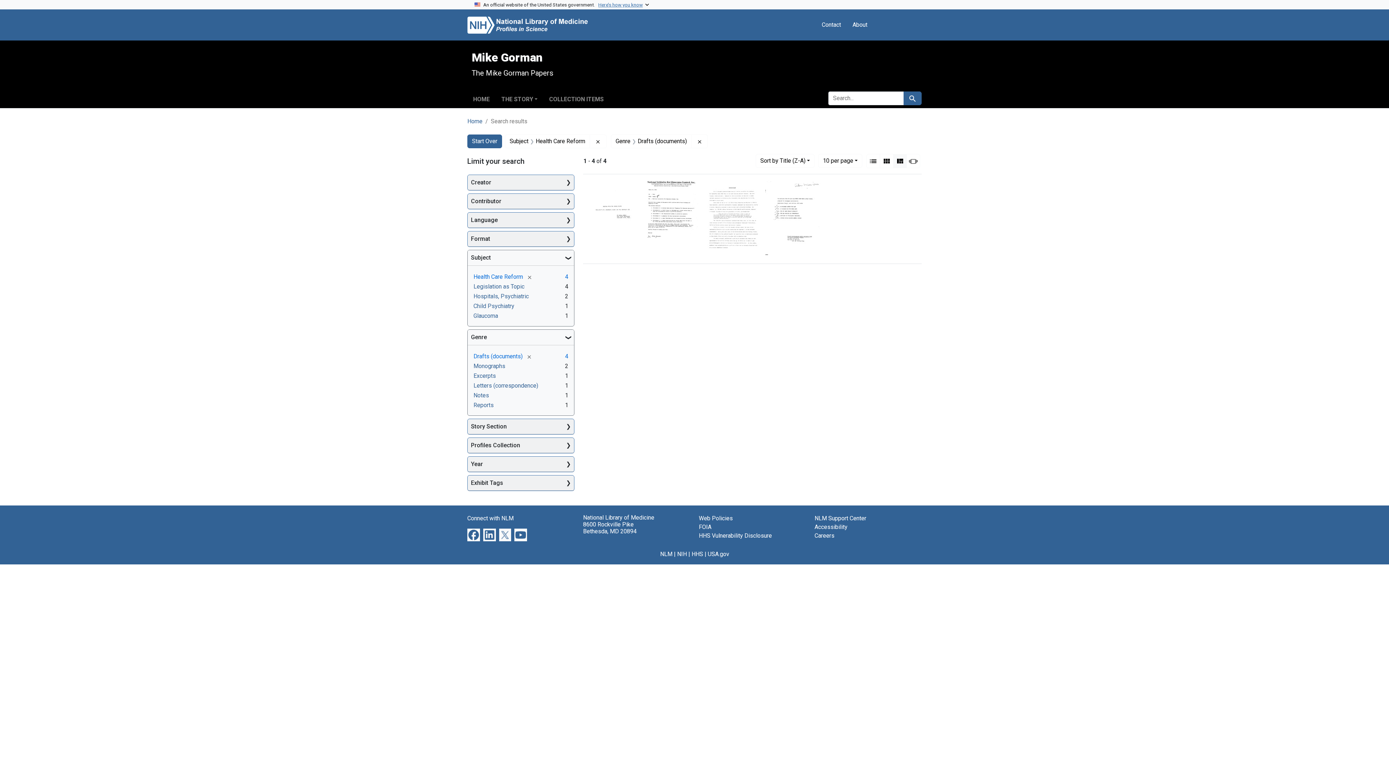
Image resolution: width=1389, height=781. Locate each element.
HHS (697, 554)
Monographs (489, 366)
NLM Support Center (840, 518)
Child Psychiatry (493, 306)
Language (484, 220)
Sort (783, 160)
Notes (481, 395)
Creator (481, 182)
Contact (831, 24)
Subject (481, 257)
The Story (517, 99)
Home (481, 99)
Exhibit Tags (487, 482)
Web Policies (716, 518)
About (860, 24)
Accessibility (831, 527)
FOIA (705, 527)
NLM (666, 554)
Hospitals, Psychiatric (501, 296)
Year (477, 464)
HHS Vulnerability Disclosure (735, 535)
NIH (682, 554)
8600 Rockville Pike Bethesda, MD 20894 (610, 528)
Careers (824, 535)
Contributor (486, 201)
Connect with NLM (490, 518)
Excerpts (484, 375)
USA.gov (718, 554)
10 (838, 160)
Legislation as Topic (498, 286)
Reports (483, 405)
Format (480, 238)
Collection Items (576, 99)
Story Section (489, 426)
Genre (479, 337)
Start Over (484, 141)
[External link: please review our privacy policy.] (473, 534)
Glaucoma (485, 315)
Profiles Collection (495, 445)
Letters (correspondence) (505, 385)
